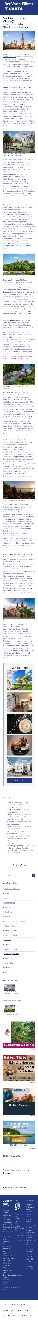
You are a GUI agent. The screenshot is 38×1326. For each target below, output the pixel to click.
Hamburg (8, 912)
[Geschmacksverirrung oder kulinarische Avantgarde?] (19, 724)
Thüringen (8, 958)
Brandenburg (9, 903)
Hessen (7, 917)
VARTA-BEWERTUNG (18, 1305)
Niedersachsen (10, 926)
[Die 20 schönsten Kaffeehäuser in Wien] (19, 767)
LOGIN (6, 1310)
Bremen (7, 907)
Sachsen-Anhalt (9, 57)
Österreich (8, 963)
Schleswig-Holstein (11, 954)
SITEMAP (6, 1316)
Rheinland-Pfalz (10, 935)
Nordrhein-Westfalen (12, 930)
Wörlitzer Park (24, 392)
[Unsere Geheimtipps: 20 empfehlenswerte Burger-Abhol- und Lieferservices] (19, 745)
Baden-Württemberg (12, 889)
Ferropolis (15, 205)
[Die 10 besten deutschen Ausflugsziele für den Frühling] (19, 680)
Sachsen (7, 944)
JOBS (5, 1305)
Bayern (7, 893)
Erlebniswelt (20, 327)
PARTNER (16, 1316)
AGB (26, 1310)
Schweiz (7, 968)
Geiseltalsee (8, 651)
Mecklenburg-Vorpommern (15, 921)
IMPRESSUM (27, 1316)
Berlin (6, 898)
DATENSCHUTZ (17, 1310)
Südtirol (7, 972)
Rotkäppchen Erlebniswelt (13, 102)
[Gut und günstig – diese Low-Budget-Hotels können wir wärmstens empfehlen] (19, 702)
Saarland (7, 940)
